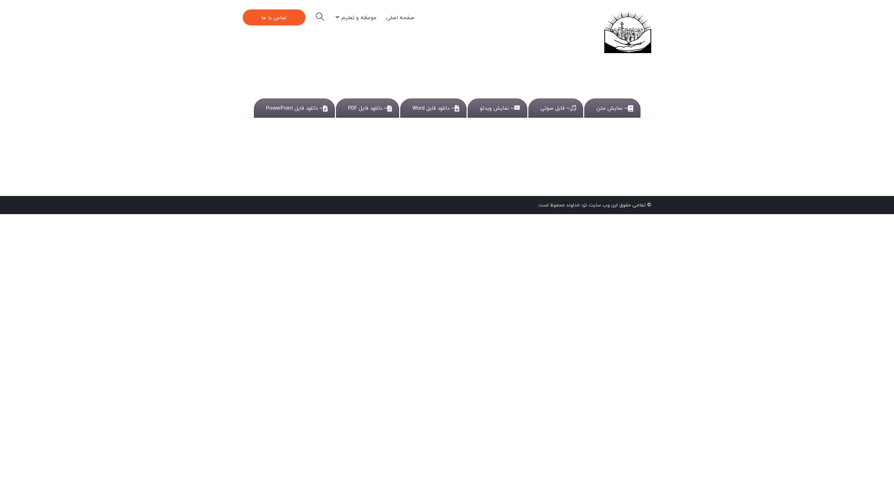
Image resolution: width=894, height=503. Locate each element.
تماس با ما (274, 17)
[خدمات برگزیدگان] (627, 31)
